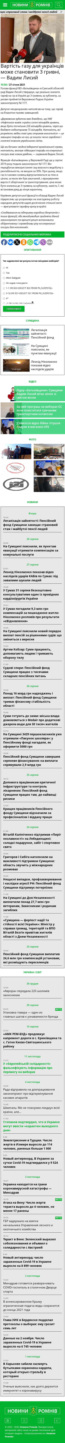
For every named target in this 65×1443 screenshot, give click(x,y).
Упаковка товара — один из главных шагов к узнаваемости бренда (30, 1014)
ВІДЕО (32, 381)
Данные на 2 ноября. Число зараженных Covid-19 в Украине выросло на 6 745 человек (27, 1342)
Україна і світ (32, 972)
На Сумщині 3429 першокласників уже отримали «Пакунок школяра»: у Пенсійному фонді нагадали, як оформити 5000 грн (32, 740)
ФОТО (32, 439)
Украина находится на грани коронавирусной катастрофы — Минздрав (27, 1188)
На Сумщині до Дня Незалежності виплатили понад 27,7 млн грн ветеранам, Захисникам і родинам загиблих (29, 904)
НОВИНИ (32, 502)
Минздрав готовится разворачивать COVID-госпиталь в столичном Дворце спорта (30, 1287)
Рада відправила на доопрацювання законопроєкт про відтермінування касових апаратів (29, 1093)
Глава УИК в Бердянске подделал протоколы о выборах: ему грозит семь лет (29, 1324)
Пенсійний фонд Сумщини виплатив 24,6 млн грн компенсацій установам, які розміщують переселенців (31, 958)
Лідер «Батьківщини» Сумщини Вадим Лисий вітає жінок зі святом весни (39, 394)
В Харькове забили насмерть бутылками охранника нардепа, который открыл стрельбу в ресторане (27, 1370)
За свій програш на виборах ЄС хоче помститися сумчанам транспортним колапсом (39, 410)
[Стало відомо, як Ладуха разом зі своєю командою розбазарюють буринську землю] (16, 451)
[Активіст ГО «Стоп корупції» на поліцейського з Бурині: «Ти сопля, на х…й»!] (16, 484)
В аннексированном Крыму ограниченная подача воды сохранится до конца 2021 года (31, 1305)
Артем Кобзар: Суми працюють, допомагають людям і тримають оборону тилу (28, 653)
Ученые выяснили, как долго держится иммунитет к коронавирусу (30, 1388)
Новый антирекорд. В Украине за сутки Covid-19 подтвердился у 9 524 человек (30, 1162)
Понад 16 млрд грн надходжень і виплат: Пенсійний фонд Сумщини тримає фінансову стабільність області (30, 699)
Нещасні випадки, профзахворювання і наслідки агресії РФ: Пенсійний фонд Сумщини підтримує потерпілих (32, 883)
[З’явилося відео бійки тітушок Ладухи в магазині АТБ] (49, 468)
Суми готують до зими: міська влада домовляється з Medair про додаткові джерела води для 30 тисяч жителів (31, 720)
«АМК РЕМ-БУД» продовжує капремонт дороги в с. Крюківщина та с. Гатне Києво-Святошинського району (32, 1040)
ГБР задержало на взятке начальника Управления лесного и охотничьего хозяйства (28, 1225)
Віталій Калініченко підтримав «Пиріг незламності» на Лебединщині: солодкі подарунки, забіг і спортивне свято (32, 840)
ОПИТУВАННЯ (32, 250)
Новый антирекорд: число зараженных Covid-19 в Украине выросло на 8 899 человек (27, 1261)
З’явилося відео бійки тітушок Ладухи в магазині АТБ (38, 425)
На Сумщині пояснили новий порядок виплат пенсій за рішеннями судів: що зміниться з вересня (32, 635)
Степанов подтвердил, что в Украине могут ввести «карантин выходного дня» (31, 1126)
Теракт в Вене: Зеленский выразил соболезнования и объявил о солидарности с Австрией (29, 1243)
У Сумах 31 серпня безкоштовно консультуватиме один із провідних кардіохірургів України (31, 594)
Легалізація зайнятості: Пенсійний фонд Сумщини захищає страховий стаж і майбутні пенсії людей (30, 525)
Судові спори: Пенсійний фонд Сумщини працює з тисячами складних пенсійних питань (26, 672)
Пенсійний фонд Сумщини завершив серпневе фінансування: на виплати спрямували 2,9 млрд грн (31, 760)
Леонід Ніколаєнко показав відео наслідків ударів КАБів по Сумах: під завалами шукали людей (30, 576)
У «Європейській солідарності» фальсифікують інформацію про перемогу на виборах (27, 1068)
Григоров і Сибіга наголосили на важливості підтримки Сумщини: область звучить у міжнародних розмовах (29, 863)
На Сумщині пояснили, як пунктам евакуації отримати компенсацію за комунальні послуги (30, 550)
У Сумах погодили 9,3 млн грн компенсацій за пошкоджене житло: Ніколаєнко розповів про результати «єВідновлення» (31, 615)
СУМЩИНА (32, 320)
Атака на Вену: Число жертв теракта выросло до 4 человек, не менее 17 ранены (28, 1206)
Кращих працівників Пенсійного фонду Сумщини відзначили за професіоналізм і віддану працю (28, 813)
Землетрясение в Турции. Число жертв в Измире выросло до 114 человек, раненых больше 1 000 (27, 1144)
